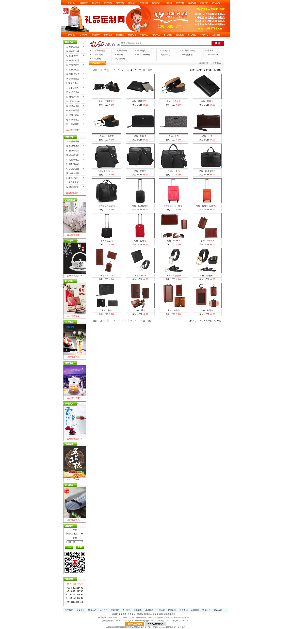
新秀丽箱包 (100, 50)
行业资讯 (84, 3)
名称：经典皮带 (107, 136)
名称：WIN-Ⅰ (140, 275)
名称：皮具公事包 (207, 171)
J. (72, 88)
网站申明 (218, 610)
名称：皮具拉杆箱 (140, 206)
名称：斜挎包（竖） (107, 171)
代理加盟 (161, 610)
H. (72, 78)
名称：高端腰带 (174, 275)
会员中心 (204, 3)
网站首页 (72, 35)
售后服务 (156, 3)
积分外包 (180, 3)
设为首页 (72, 3)
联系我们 (216, 35)
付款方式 (204, 35)
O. (72, 110)
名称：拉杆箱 (140, 241)
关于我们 (84, 35)
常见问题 (144, 3)
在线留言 (195, 610)
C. (72, 56)
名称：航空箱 (107, 241)
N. (72, 106)
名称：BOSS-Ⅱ (207, 241)
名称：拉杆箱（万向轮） (207, 206)
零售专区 (144, 35)
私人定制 (168, 35)
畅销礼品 (108, 35)
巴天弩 (120, 54)
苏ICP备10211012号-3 (175, 627)
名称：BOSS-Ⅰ (106, 275)
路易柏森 (189, 54)
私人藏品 (192, 35)
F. (72, 69)
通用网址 (131, 614)
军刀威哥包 (145, 54)
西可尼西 (99, 54)
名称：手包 (174, 136)
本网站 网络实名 (119, 614)
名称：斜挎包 (140, 171)
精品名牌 (132, 35)
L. (72, 97)
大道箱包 (121, 58)
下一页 (142, 70)
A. (72, 47)
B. (72, 51)
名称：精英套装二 (107, 101)
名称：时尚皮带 (174, 101)
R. (72, 124)
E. (72, 65)
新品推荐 (120, 35)
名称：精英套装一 (140, 101)
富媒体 (140, 614)
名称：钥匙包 (207, 101)
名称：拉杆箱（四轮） (174, 206)
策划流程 (108, 3)
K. (72, 92)
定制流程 (120, 3)
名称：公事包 (174, 171)
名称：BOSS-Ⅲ (173, 241)
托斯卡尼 (166, 54)
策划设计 (126, 610)
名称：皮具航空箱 (107, 206)
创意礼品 (180, 35)
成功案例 (192, 3)
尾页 (150, 70)
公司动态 (96, 3)
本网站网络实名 (166, 614)
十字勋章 (166, 50)
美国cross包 (190, 50)
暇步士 (210, 50)
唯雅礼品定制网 (151, 614)
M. (73, 101)
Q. (72, 119)
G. (72, 74)
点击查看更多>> (73, 130)
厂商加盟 (168, 3)
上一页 (103, 70)
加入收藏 (216, 3)
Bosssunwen (212, 54)
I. (72, 83)
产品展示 (96, 35)
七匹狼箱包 (122, 50)
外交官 (143, 50)
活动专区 (156, 35)
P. (72, 115)
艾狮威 (98, 58)
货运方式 (132, 3)
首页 (95, 70)
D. (72, 60)
